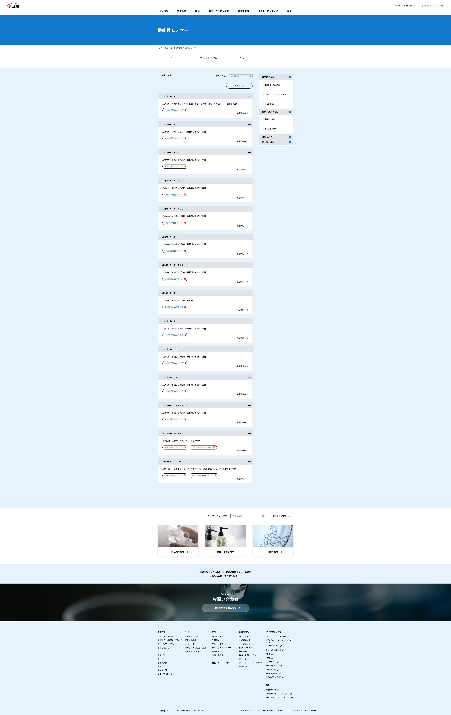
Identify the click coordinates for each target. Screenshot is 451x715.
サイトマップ (244, 710)
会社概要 (161, 651)
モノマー (174, 58)
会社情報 (161, 631)
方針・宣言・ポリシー (167, 644)
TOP (160, 48)
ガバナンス (271, 661)
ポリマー (242, 58)
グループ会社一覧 (165, 674)
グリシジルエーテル (208, 58)
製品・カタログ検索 (173, 48)
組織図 (160, 659)
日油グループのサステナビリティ (279, 641)
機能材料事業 (217, 636)
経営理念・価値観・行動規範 (170, 640)
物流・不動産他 (218, 655)
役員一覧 (161, 655)
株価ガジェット (246, 647)
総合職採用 (271, 689)
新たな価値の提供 (274, 650)
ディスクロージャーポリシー (251, 662)
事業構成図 (162, 662)
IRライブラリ (245, 659)
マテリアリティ (273, 646)
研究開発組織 (190, 640)
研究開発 (188, 631)
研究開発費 (189, 644)
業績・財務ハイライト (248, 655)
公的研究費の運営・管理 (195, 647)
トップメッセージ (165, 636)
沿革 (159, 666)
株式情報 (243, 651)
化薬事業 (216, 640)
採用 (268, 685)
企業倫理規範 (163, 647)
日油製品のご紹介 (274, 677)
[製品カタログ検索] (263, 516)
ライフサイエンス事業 (221, 647)
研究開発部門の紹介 (193, 651)
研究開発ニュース (192, 636)
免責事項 (243, 666)
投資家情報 (244, 631)
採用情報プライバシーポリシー (279, 697)
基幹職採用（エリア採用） (277, 693)
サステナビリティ (274, 631)
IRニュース (244, 636)
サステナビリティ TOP (276, 636)
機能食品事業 (217, 644)
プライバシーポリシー (263, 710)
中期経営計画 (245, 640)
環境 (268, 657)
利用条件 (280, 710)
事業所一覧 (162, 670)
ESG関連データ (272, 665)
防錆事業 (216, 651)
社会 (268, 654)
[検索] (442, 6)
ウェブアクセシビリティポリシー (301, 710)
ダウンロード (272, 673)
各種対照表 (271, 669)
